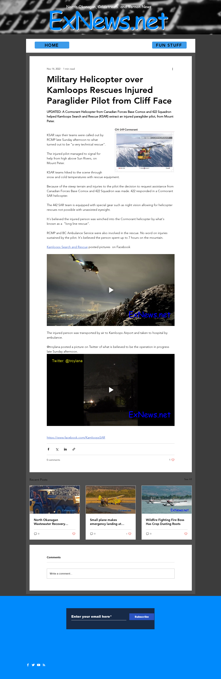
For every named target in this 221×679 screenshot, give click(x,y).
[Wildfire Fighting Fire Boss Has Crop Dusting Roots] (167, 500)
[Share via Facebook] (48, 449)
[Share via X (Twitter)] (57, 449)
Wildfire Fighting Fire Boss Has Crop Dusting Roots (165, 522)
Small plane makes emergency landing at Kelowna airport (105, 522)
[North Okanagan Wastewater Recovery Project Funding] (55, 500)
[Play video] (111, 290)
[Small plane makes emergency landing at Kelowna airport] (111, 500)
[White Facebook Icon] (28, 665)
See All (188, 479)
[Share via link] (73, 449)
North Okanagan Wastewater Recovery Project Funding (49, 522)
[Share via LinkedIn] (65, 449)
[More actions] (172, 69)
